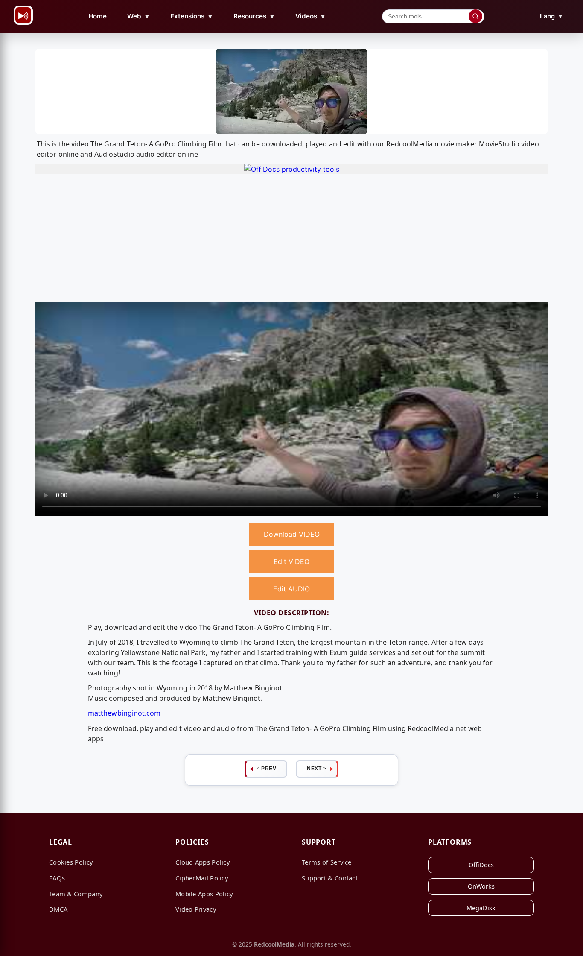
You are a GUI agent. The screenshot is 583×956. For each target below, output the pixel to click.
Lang (551, 16)
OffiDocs (481, 865)
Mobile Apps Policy (204, 893)
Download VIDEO (292, 534)
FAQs (57, 878)
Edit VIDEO (291, 561)
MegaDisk (481, 908)
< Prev (266, 768)
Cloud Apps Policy (202, 862)
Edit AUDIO (291, 589)
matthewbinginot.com (124, 713)
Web (138, 16)
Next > (316, 768)
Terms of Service (327, 862)
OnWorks (481, 886)
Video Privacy (195, 909)
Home (97, 16)
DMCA (58, 909)
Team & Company (76, 893)
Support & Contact (330, 878)
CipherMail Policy (201, 878)
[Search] (475, 16)
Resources (254, 16)
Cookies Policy (71, 862)
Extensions (191, 16)
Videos (310, 16)
